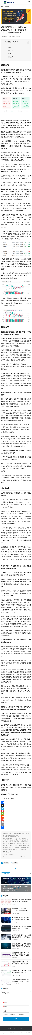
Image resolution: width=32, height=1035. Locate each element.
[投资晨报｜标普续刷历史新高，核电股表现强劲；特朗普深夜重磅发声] (6, 920)
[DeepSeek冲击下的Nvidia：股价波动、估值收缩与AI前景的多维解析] (6, 982)
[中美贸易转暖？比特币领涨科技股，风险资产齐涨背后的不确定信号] (6, 946)
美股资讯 (6, 862)
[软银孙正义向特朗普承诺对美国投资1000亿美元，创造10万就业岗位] (15, 453)
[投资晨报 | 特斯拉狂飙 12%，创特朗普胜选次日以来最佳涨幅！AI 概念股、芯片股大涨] (6, 911)
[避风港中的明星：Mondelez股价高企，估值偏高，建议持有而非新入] (6, 955)
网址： (5, 1011)
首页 (2, 6)
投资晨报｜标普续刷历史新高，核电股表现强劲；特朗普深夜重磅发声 (21, 919)
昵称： (5, 1002)
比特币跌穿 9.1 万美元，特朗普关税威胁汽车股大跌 (21, 971)
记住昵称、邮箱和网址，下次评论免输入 (14, 1014)
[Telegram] (16, 808)
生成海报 (6, 873)
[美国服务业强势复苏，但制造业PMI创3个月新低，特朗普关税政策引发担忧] (19, 334)
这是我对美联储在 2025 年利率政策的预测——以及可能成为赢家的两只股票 (21, 936)
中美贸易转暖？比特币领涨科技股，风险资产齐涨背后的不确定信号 (21, 945)
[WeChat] (16, 813)
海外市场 (10, 47)
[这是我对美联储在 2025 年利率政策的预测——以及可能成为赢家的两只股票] (6, 937)
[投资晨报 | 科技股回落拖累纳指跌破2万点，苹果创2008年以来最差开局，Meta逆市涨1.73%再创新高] (6, 902)
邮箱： (5, 1007)
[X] (16, 805)
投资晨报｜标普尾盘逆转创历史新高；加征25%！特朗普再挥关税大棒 (21, 927)
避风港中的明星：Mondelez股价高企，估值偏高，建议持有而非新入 (21, 954)
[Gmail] (16, 819)
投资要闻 (15, 862)
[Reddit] (16, 816)
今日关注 (10, 57)
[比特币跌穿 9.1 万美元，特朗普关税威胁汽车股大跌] (6, 973)
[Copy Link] (16, 824)
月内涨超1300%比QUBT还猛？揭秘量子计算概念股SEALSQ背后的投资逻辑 (20, 963)
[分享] (16, 827)
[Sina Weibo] (16, 811)
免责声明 (8, 852)
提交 (16, 1019)
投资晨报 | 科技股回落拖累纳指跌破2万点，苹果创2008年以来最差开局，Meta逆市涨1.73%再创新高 (21, 901)
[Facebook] (16, 802)
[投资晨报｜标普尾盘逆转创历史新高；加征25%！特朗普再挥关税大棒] (6, 928)
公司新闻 (10, 53)
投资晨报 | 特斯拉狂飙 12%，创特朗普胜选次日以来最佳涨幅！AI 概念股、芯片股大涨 (21, 910)
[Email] (16, 822)
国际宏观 (10, 50)
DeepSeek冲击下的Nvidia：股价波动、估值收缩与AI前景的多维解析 (21, 980)
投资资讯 (18, 36)
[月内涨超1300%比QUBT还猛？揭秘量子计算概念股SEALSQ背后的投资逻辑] (6, 964)
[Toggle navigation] (29, 2)
